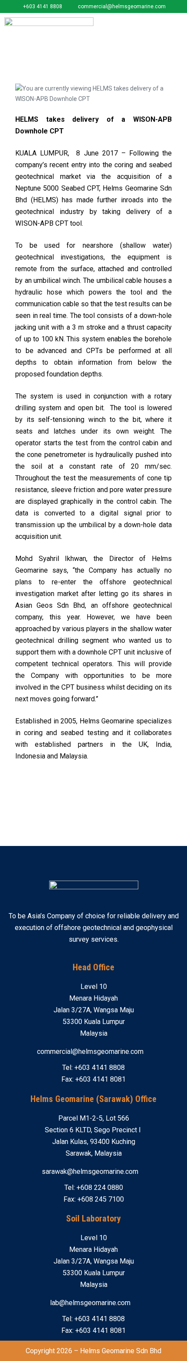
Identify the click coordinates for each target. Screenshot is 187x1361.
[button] (176, 24)
